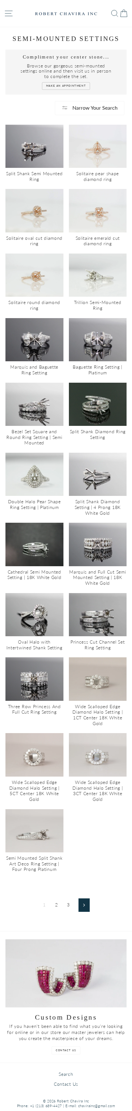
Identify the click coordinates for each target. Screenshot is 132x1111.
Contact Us (66, 1084)
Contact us (66, 1050)
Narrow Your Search (94, 108)
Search (66, 1074)
